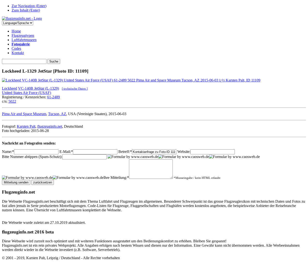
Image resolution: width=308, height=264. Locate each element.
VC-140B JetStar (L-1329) (38, 88)
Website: (183, 152)
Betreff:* (125, 152)
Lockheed (9, 88)
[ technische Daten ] (75, 88)
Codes (16, 48)
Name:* (8, 152)
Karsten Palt (26, 126)
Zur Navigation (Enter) (29, 6)
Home (16, 31)
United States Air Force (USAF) (26, 93)
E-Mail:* (66, 152)
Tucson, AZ (57, 114)
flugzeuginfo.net (49, 126)
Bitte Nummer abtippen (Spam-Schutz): (32, 157)
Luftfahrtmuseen (24, 40)
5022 (12, 101)
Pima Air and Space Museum (24, 114)
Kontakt (18, 53)
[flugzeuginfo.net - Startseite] (22, 18)
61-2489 (53, 97)
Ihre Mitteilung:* (116, 178)
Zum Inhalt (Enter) (26, 10)
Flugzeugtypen (23, 35)
